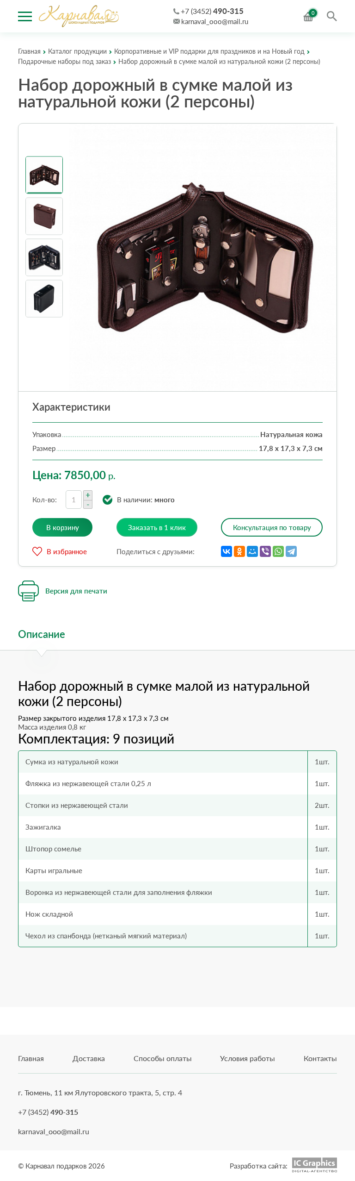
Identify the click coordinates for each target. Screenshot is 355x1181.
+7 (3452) (212, 11)
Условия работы (247, 1058)
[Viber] (265, 551)
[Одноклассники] (239, 551)
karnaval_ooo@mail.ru (214, 21)
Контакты (320, 1058)
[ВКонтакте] (226, 551)
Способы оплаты (163, 1058)
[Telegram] (291, 551)
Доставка (89, 1058)
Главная (31, 1058)
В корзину (62, 527)
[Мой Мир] (252, 551)
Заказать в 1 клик (157, 527)
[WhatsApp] (278, 551)
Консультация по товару (272, 527)
